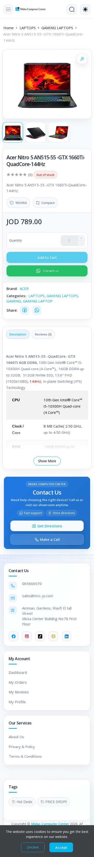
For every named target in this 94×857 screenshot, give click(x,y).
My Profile (17, 701)
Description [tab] (17, 334)
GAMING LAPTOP (38, 301)
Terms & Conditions (25, 756)
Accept (61, 847)
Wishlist (21, 203)
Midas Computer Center (50, 824)
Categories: (16, 295)
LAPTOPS (28, 27)
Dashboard (18, 672)
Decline (33, 847)
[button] (8, 9)
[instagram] (27, 636)
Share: (12, 310)
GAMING (14, 301)
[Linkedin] (66, 636)
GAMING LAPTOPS (57, 27)
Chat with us (51, 271)
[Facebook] (24, 310)
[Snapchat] (53, 636)
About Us (16, 736)
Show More (47, 461)
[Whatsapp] (36, 310)
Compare (48, 203)
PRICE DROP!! (56, 801)
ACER (24, 288)
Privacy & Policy (22, 746)
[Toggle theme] (85, 9)
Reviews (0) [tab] (43, 334)
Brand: (12, 288)
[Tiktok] (40, 636)
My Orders (18, 682)
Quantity (15, 240)
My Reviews (19, 692)
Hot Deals (24, 801)
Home (8, 27)
